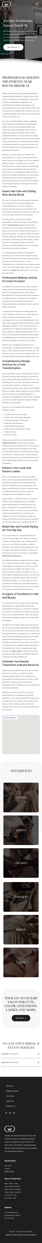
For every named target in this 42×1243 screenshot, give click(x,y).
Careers (7, 1169)
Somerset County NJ (9, 1054)
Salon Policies (9, 1171)
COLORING (21, 863)
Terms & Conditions (29, 1235)
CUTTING (21, 797)
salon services (13, 225)
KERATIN (21, 929)
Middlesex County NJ (10, 1062)
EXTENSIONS (21, 896)
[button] (21, 1055)
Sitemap (8, 1235)
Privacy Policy (17, 1235)
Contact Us (10, 1106)
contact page (16, 651)
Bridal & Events (12, 1091)
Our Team (10, 1096)
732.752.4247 (9, 1218)
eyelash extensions (9, 443)
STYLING (21, 830)
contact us (15, 270)
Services (9, 1086)
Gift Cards (8, 1166)
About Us (10, 1101)
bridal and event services (11, 556)
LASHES (21, 962)
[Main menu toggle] (36, 4)
